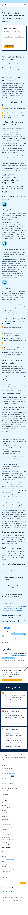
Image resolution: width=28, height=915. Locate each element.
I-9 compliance (5, 812)
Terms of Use (12, 900)
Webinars (4, 832)
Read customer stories (12, 679)
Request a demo (6, 551)
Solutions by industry (7, 834)
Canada (15, 403)
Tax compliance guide (7, 827)
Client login (4, 805)
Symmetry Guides (7, 510)
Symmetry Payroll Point (8, 412)
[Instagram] (12, 888)
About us (4, 856)
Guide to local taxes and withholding (12, 608)
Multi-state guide (6, 824)
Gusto (11, 543)
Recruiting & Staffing (6, 844)
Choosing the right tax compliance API (12, 610)
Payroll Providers (6, 837)
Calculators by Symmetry (8, 790)
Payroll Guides (6, 10)
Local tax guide (5, 822)
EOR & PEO (4, 842)
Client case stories (6, 802)
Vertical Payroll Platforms (8, 839)
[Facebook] (6, 888)
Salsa (15, 543)
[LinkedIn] (3, 888)
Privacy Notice (5, 900)
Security (4, 866)
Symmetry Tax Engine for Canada (10, 770)
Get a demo (4, 191)
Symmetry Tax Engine (10, 384)
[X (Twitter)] (9, 888)
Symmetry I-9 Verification (8, 783)
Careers (7, 859)
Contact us (4, 854)
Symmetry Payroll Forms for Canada (10, 780)
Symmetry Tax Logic (8, 773)
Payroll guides (5, 819)
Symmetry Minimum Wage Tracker (10, 788)
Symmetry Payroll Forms (8, 471)
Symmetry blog (5, 829)
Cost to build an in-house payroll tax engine (14, 606)
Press (3, 861)
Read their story (6, 642)
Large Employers (6, 847)
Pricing (3, 797)
